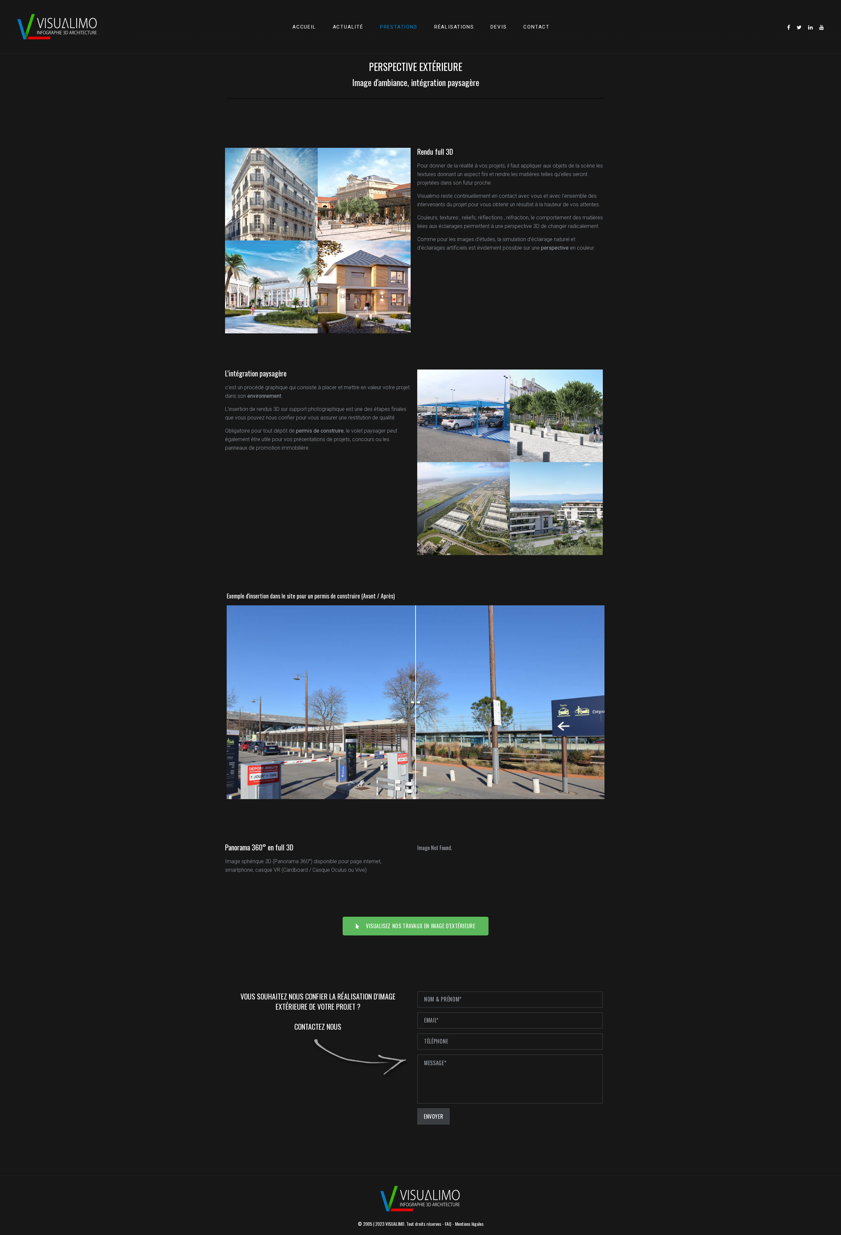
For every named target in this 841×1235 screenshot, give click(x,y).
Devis (498, 27)
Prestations (399, 27)
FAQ (448, 1223)
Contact (536, 27)
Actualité (348, 27)
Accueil (304, 27)
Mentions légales (469, 1223)
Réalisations (454, 27)
